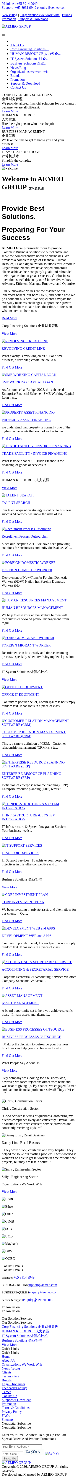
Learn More (10, 111)
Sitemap (7, 1419)
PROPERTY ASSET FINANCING (26, 420)
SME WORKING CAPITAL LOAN (27, 382)
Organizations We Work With (22, 1364)
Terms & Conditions (15, 1408)
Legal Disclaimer (13, 1384)
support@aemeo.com (42, 1285)
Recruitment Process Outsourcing (24, 536)
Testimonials (10, 1376)
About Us (17, 45)
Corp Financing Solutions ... (29, 49)
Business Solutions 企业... (28, 63)
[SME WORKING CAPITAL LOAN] (29, 375)
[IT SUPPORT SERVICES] (22, 845)
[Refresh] (52, 1454)
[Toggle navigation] (3, 35)
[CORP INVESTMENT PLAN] (25, 894)
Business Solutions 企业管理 (22, 1340)
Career (6, 1392)
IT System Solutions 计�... (29, 59)
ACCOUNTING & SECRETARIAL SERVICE (35, 969)
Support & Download (33, 19)
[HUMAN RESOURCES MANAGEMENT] (34, 600)
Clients (6, 1372)
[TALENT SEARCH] (18, 495)
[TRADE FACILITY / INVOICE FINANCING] (36, 446)
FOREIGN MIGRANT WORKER (26, 645)
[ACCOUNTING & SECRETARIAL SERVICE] (37, 962)
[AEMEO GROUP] (16, 26)
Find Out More (12, 367)
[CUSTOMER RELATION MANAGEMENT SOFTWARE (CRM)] (39, 725)
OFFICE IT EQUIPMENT (20, 694)
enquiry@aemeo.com (43, 1292)
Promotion (9, 19)
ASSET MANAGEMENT (20, 1003)
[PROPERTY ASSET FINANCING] (28, 412)
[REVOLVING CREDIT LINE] (25, 341)
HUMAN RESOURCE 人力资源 (25, 1331)
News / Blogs (11, 1368)
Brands (67, 15)
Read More (9, 318)
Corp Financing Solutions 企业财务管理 (30, 1326)
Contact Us (18, 87)
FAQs (6, 1415)
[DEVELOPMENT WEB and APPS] (28, 928)
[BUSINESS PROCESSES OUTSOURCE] (33, 1029)
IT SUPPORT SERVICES (20, 853)
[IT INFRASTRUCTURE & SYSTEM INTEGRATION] (39, 808)
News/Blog (9, 15)
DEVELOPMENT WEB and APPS (27, 936)
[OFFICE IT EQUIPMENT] (22, 687)
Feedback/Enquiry (14, 1388)
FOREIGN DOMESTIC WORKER (27, 570)
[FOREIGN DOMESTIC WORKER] (29, 562)
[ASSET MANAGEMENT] (22, 996)
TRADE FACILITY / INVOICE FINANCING (35, 453)
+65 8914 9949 (23, 1277)
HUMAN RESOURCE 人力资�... (35, 54)
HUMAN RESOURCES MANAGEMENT (32, 608)
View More (9, 333)
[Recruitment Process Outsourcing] (26, 529)
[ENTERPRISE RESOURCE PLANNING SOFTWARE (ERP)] (39, 766)
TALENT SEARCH (16, 503)
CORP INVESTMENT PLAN (23, 902)
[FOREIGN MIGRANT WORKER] (28, 638)
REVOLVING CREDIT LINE (23, 348)
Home (6, 1356)
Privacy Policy (12, 1412)
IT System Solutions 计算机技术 (25, 1336)
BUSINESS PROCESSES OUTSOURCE (31, 1037)
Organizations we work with (40, 15)
